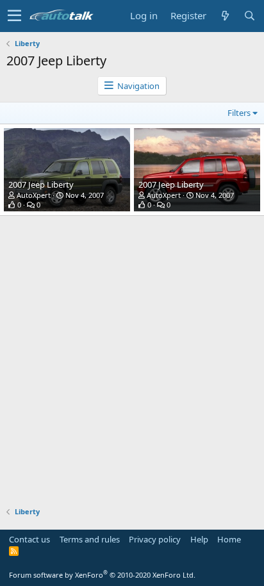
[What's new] (225, 16)
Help (199, 539)
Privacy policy (155, 539)
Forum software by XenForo (102, 575)
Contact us (29, 539)
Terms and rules (90, 539)
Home (229, 539)
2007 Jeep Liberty (41, 184)
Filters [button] (239, 112)
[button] (14, 16)
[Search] (249, 16)
